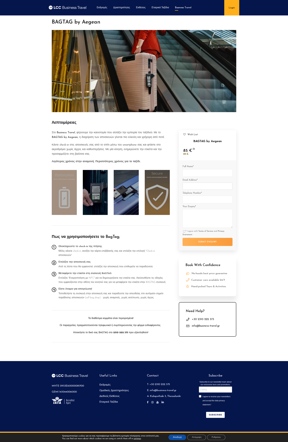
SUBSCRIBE (215, 415)
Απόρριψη (196, 437)
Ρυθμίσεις (216, 437)
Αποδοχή (177, 437)
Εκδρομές (102, 7)
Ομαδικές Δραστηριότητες (114, 390)
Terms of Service (205, 231)
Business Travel (183, 7)
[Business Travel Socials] (149, 402)
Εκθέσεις (141, 7)
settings (137, 439)
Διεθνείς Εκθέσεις (109, 396)
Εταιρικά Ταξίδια (160, 7)
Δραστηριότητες (121, 7)
